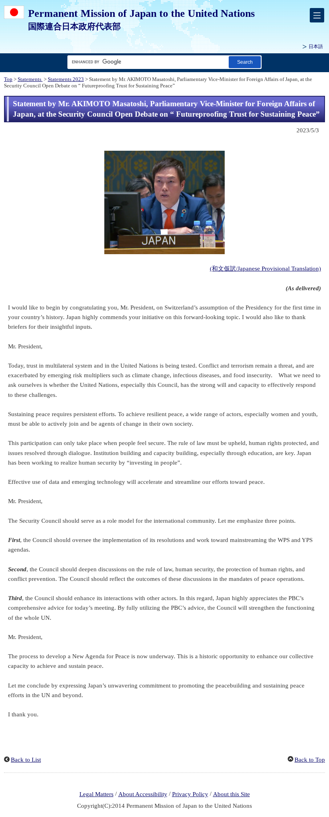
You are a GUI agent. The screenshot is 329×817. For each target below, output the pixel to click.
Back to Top (309, 759)
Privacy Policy (190, 794)
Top (8, 79)
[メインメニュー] (317, 15)
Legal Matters (96, 794)
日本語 (316, 46)
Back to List (26, 759)
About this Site (231, 794)
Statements (30, 79)
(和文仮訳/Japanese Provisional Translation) (265, 268)
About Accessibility (142, 794)
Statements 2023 (66, 79)
